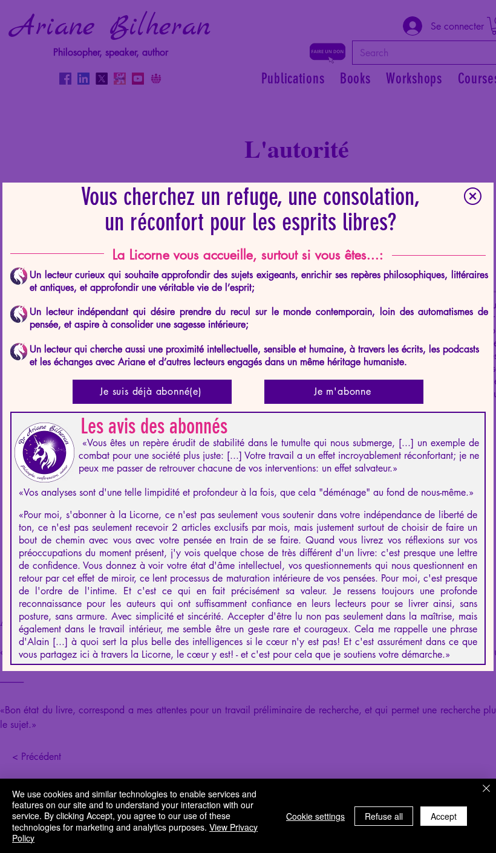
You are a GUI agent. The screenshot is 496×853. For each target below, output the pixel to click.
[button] (473, 196)
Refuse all (384, 816)
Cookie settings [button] (315, 816)
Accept (444, 816)
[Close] (486, 789)
